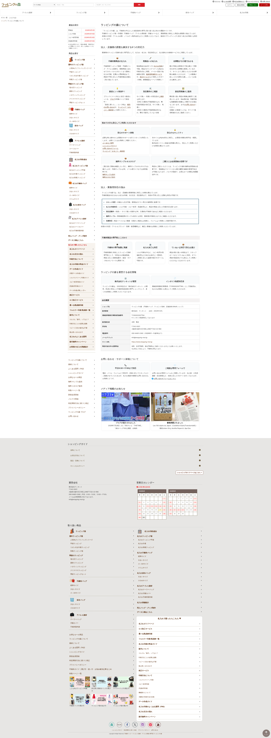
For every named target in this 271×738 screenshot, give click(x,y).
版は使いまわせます (76, 332)
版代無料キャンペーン (78, 342)
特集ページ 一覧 (75, 674)
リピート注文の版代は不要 (78, 328)
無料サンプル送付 (108, 174)
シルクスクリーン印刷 (146, 680)
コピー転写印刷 (144, 684)
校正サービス (75, 295)
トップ (3, 21)
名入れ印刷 (244, 12)
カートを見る (264, 5)
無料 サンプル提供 (75, 382)
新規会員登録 (241, 5)
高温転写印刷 (143, 688)
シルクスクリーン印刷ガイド (79, 277)
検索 (139, 4)
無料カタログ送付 (108, 177)
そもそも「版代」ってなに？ (79, 319)
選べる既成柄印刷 (76, 305)
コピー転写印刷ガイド (77, 282)
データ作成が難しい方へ (78, 290)
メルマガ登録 (73, 399)
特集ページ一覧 (74, 390)
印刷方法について (76, 259)
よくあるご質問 (108, 143)
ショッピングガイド (253, 1)
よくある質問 (227, 1)
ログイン (229, 5)
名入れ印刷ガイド (239, 1)
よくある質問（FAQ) (76, 369)
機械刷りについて (145, 692)
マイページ (217, 1)
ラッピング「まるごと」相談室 (113, 151)
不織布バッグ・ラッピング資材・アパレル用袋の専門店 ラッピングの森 (143, 733)
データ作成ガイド (76, 269)
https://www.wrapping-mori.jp (142, 342)
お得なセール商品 (75, 377)
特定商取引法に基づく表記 (78, 403)
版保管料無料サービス (154, 74)
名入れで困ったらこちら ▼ (169, 618)
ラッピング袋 (81, 12)
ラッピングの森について (77, 360)
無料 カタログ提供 (75, 386)
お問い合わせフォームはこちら (165, 379)
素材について (73, 364)
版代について (75, 315)
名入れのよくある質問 (78, 337)
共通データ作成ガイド (77, 273)
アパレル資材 (27, 12)
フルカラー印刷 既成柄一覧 (80, 310)
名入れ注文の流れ (76, 254)
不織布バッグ (136, 12)
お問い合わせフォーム (110, 148)
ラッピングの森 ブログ (77, 412)
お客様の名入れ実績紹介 (79, 347)
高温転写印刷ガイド (76, 286)
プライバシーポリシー (76, 408)
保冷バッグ (190, 12)
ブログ (112, 99)
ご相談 (161, 96)
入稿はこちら (252, 5)
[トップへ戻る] (266, 733)
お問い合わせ (266, 1)
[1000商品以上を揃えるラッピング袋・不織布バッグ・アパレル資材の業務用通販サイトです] (11, 4)
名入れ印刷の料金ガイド (79, 264)
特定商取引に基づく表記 (130, 730)
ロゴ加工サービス (76, 300)
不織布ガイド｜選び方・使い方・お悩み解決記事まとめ (90, 669)
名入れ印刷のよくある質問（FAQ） (152, 707)
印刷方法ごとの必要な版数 (78, 323)
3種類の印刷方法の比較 (146, 697)
